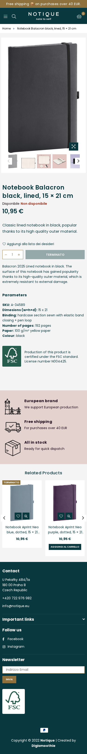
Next (77, 97)
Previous (9, 97)
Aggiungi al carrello (65, 547)
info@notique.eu (15, 606)
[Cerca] (14, 15)
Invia (9, 679)
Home (6, 28)
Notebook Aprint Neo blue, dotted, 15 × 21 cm (22, 530)
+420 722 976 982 (17, 598)
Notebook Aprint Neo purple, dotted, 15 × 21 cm (65, 530)
